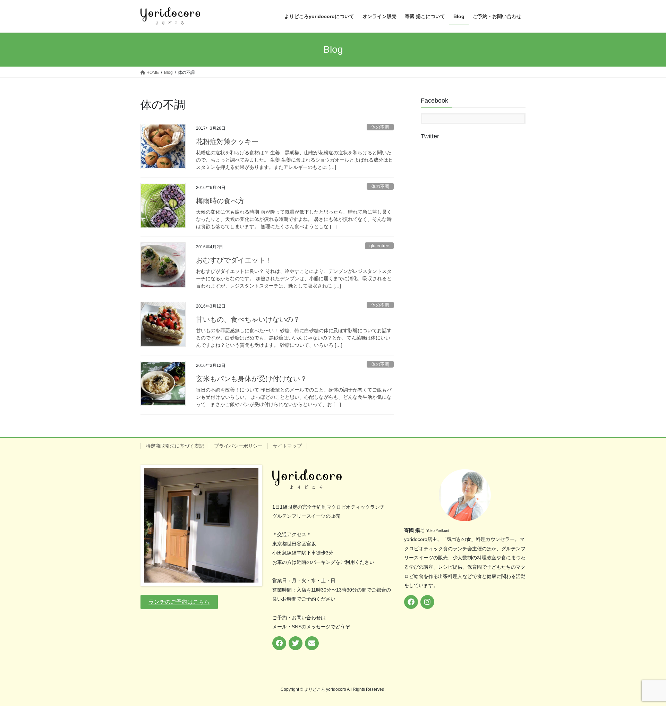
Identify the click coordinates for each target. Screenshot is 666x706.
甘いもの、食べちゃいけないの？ (248, 319)
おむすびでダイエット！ (234, 260)
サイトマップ (287, 446)
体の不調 (380, 127)
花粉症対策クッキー (227, 141)
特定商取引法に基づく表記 (175, 446)
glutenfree (379, 245)
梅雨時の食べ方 (220, 201)
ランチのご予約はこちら (179, 602)
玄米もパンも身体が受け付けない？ (251, 378)
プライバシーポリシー (238, 446)
